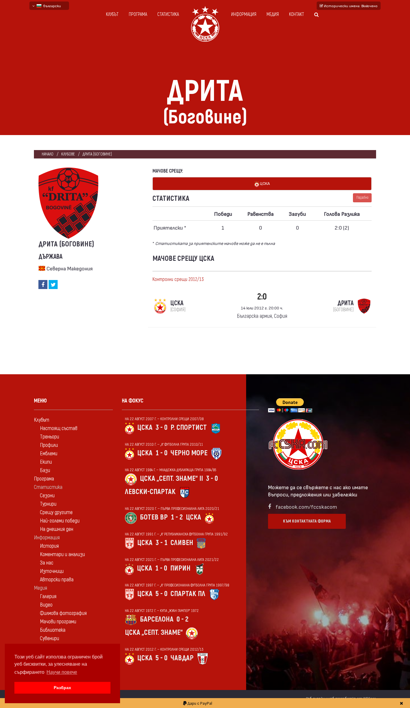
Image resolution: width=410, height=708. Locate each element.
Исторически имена (350, 6)
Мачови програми (58, 621)
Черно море (188, 453)
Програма (138, 14)
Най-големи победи (60, 520)
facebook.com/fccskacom (306, 506)
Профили (49, 445)
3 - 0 (161, 427)
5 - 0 (161, 593)
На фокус (132, 400)
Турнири (48, 504)
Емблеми (48, 453)
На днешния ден (56, 529)
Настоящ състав (58, 428)
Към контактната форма (307, 521)
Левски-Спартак (150, 491)
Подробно (362, 197)
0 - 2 (182, 619)
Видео (46, 604)
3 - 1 (161, 542)
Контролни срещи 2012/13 (178, 279)
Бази (45, 470)
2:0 (262, 296)
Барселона (156, 619)
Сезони (47, 495)
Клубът (112, 14)
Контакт (296, 14)
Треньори (49, 436)
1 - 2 (177, 517)
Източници (52, 571)
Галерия (48, 596)
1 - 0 (161, 453)
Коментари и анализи (62, 554)
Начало (47, 154)
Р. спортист (188, 427)
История (49, 546)
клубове (68, 154)
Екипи (46, 462)
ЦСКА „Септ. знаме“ (154, 632)
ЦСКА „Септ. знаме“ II (171, 478)
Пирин (180, 568)
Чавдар (182, 658)
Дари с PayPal (199, 703)
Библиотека (52, 630)
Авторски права (57, 579)
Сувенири (49, 638)
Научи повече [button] (62, 672)
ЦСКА (264, 183)
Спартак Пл (187, 593)
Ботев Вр (154, 517)
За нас (46, 562)
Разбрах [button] (62, 687)
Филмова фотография (63, 613)
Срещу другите (56, 512)
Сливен (181, 542)
